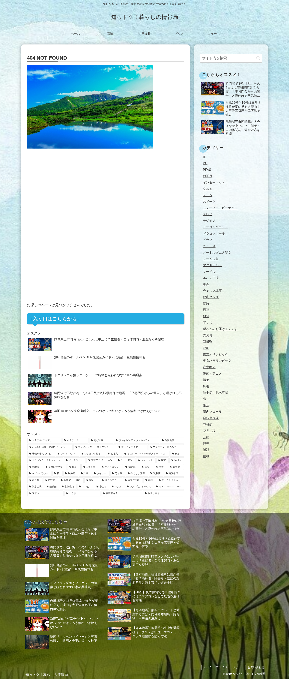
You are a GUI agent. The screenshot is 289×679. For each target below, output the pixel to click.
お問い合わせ (256, 667)
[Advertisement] (105, 188)
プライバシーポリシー (230, 667)
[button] (258, 58)
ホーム (208, 667)
